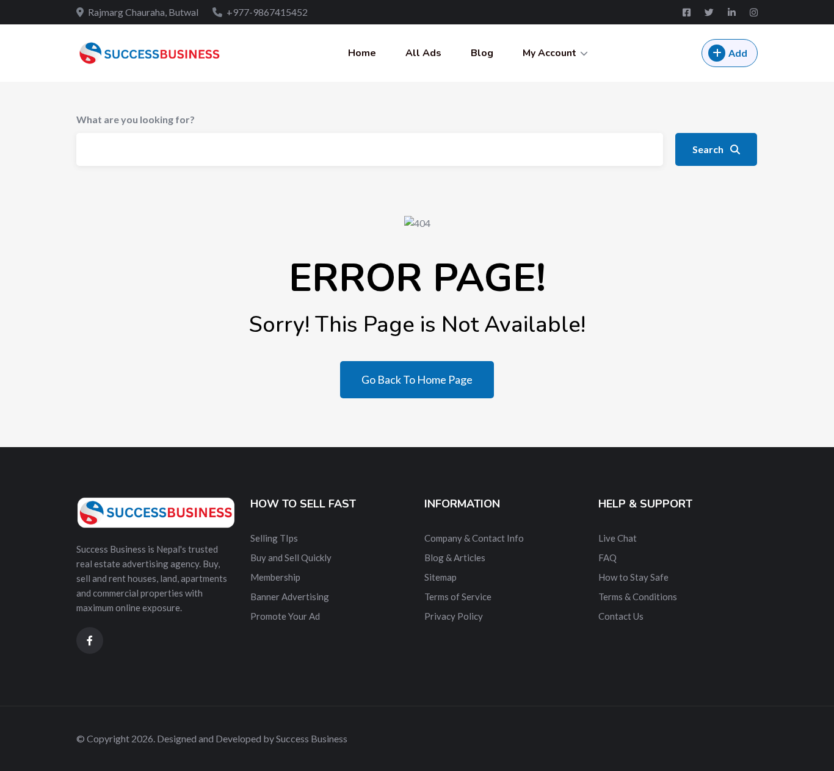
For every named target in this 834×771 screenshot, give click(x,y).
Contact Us (621, 616)
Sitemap (440, 577)
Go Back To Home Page (417, 379)
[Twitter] (710, 12)
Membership (275, 577)
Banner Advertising (289, 596)
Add (737, 53)
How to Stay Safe (633, 577)
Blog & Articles (454, 557)
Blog (482, 53)
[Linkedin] (733, 12)
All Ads (423, 53)
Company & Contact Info (474, 538)
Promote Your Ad (285, 616)
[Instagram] (754, 12)
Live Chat (617, 538)
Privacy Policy (453, 616)
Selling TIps (274, 538)
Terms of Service (457, 596)
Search (708, 149)
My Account (549, 53)
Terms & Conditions (637, 596)
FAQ (607, 557)
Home (362, 53)
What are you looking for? (135, 119)
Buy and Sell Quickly (291, 557)
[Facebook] (687, 12)
